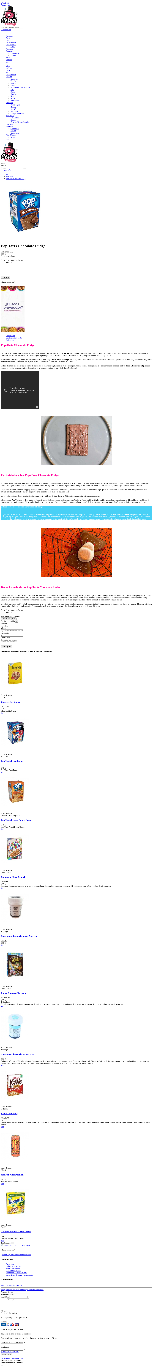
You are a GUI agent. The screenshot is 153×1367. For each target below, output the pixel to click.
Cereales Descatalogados (20, 122)
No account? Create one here (12, 1358)
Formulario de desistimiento (16, 1273)
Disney (13, 107)
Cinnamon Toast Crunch (13, 877)
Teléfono (4, 1294)
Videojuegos (15, 105)
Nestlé (13, 47)
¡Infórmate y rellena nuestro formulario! (16, 1255)
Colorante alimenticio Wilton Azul (17, 1054)
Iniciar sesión (6, 1354)
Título (3, 628)
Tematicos (9, 103)
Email (3, 1297)
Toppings (9, 126)
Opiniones (10, 340)
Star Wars (14, 109)
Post (7, 72)
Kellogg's (9, 68)
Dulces (13, 55)
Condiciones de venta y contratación (19, 1275)
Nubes (13, 96)
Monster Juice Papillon (12, 1174)
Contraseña (5, 1347)
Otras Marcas (11, 135)
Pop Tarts (9, 124)
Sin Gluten (15, 118)
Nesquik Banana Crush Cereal (16, 1231)
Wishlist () (5, 3)
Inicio (8, 66)
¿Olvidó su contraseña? (10, 1352)
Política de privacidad (14, 1266)
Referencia (5, 252)
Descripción (10, 336)
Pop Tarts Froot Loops (12, 761)
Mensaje (4, 1311)
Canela (13, 94)
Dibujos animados (17, 113)
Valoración (5, 633)
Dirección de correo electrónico (13, 1342)
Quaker (8, 70)
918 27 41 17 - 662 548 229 (11, 1285)
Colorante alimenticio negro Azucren (19, 936)
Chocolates (15, 133)
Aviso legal (10, 1264)
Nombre (4, 624)
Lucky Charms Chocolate (13, 993)
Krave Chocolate (9, 1113)
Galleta (13, 83)
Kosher (13, 120)
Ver (2, 713)
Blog (7, 139)
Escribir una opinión (9, 619)
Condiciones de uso (13, 1271)
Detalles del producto (14, 338)
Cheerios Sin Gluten (11, 702)
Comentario (5, 638)
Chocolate (14, 79)
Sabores (9, 77)
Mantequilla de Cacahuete (20, 88)
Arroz (13, 98)
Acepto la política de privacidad (15, 1317)
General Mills (11, 75)
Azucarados (15, 100)
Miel (12, 90)
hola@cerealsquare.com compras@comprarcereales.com (22, 1290)
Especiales (10, 116)
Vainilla (13, 81)
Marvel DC (15, 111)
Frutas (13, 85)
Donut (13, 92)
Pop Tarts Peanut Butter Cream (16, 820)
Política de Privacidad (9, 1313)
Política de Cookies (13, 1268)
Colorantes (15, 53)
